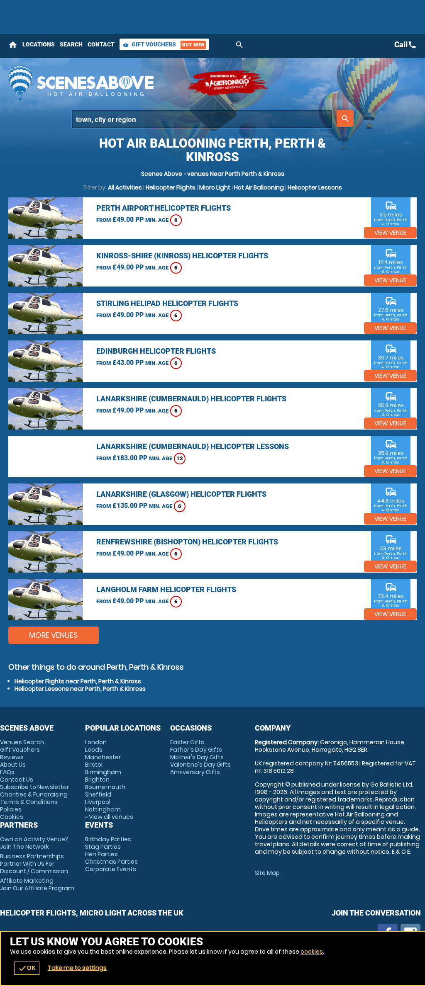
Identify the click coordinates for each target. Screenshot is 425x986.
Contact (101, 44)
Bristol (94, 764)
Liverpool (97, 802)
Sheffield (98, 794)
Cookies (11, 817)
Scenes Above (161, 174)
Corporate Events (110, 869)
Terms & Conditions (29, 802)
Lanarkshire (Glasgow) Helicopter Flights (181, 494)
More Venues (53, 635)
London (96, 742)
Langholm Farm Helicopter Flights (166, 589)
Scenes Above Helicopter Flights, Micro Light (93, 83)
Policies (11, 809)
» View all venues (109, 817)
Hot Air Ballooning (259, 187)
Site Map (267, 873)
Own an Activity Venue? (34, 843)
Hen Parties (101, 854)
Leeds (94, 750)
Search (71, 44)
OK (27, 968)
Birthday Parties (108, 839)
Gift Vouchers (163, 44)
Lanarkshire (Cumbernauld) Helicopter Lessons (192, 446)
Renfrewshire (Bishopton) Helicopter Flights (187, 541)
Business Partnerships (34, 863)
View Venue (390, 232)
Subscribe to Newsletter (34, 787)
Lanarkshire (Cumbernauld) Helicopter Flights (191, 398)
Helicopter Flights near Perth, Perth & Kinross (78, 681)
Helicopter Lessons (315, 187)
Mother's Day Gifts (197, 757)
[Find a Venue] (201, 119)
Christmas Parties (111, 861)
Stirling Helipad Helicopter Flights (167, 303)
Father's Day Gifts (196, 750)
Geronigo (228, 83)
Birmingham (103, 772)
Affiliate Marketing (37, 884)
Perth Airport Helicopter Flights (163, 208)
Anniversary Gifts (195, 772)
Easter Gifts (187, 742)
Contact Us (16, 779)
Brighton (97, 779)
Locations (38, 44)
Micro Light (214, 187)
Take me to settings (77, 968)
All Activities (125, 187)
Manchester (103, 757)
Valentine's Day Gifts (200, 764)
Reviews (12, 757)
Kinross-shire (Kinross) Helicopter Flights (182, 255)
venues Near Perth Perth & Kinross (235, 174)
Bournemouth (105, 787)
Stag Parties (103, 847)
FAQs (7, 772)
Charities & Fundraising (34, 794)
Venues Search (22, 742)
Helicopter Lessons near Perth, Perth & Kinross (80, 689)
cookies (311, 951)
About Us (13, 764)
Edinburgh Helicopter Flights (156, 351)
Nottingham (103, 809)
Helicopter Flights (170, 187)
